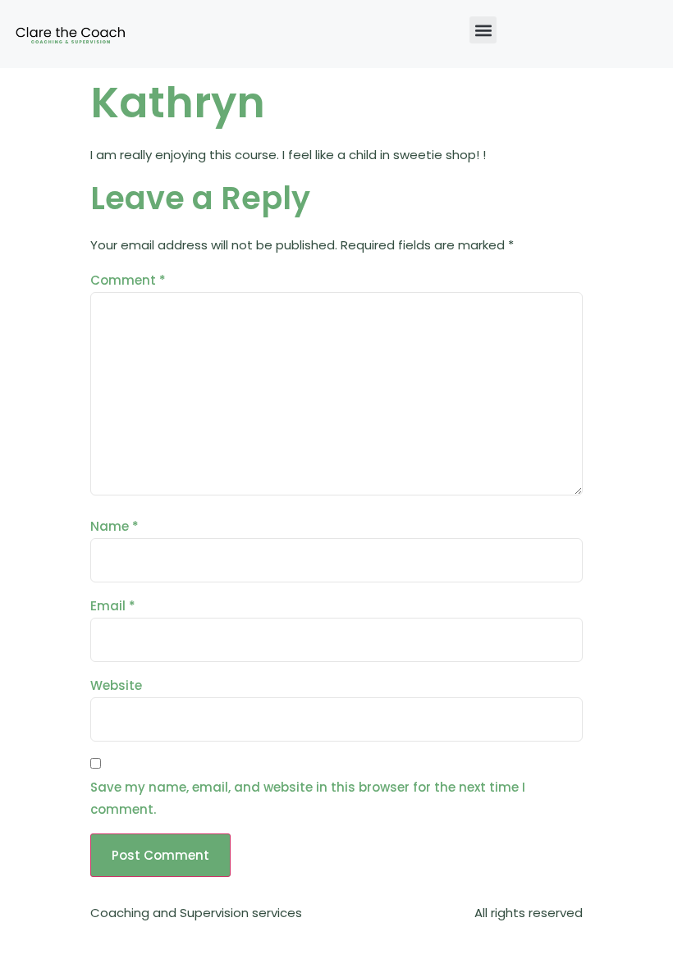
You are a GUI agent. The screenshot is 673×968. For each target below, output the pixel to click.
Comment (128, 280)
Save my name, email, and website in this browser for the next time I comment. (307, 799)
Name (114, 526)
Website (116, 685)
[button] (483, 29)
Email (112, 605)
